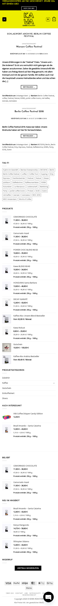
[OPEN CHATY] (48, 597)
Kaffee (5, 382)
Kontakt (19, 593)
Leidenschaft (32, 187)
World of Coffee (25, 199)
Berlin (47, 144)
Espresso (22, 147)
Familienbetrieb (19, 178)
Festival (11, 98)
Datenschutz (35, 593)
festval (16, 98)
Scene (9, 150)
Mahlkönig (44, 187)
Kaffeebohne (38, 147)
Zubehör (6, 377)
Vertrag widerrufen (28, 568)
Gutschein (6, 388)
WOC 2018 (36, 195)
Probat (30, 191)
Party (51, 147)
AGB (26, 593)
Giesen (46, 178)
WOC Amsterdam (9, 199)
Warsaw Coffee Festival (29, 47)
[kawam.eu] (29, 19)
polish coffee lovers (33, 98)
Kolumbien (7, 187)
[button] (4, 19)
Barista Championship (29, 170)
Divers (5, 398)
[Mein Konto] (48, 19)
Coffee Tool (33, 174)
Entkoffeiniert (8, 393)
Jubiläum (6, 182)
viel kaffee (46, 98)
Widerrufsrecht (29, 595)
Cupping (44, 174)
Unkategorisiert (29, 44)
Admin (45, 54)
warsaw (5, 101)
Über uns (10, 593)
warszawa (13, 101)
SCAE (4, 150)
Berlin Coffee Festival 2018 (29, 111)
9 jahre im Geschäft (10, 170)
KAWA (22, 98)
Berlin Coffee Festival (46, 96)
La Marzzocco (19, 187)
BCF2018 (41, 144)
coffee (4, 98)
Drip (16, 147)
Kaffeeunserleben (32, 182)
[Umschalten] (54, 383)
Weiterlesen (29, 87)
